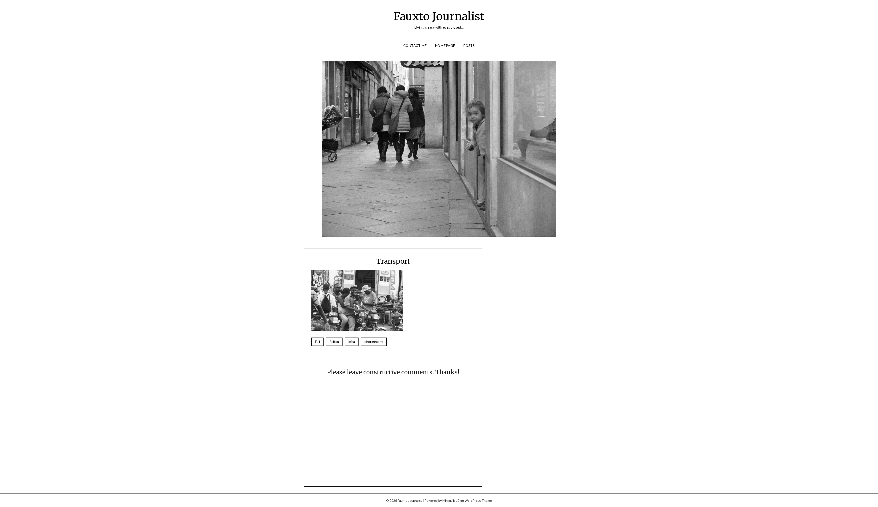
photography (373, 341)
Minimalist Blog (453, 500)
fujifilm (334, 341)
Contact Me (415, 45)
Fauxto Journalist (439, 16)
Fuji (317, 341)
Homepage (445, 45)
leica (351, 341)
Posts (469, 45)
